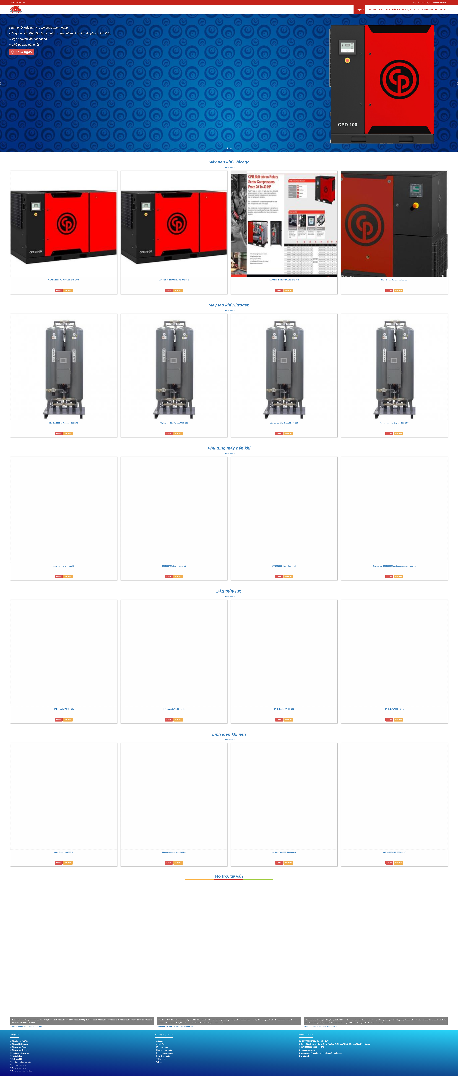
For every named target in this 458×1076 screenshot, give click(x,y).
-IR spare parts (161, 1047)
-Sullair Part (160, 1044)
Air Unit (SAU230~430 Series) (284, 852)
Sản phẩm (383, 9)
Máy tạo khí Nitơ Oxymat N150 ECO (63, 423)
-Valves (158, 1062)
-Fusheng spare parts (164, 1053)
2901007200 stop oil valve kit (284, 566)
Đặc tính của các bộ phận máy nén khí (321, 1026)
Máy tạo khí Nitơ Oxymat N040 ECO (284, 423)
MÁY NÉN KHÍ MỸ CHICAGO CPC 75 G (174, 280)
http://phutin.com (307, 1050)
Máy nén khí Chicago (229, 162)
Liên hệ (438, 9)
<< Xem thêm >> (229, 167)
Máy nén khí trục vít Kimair (22, 1071)
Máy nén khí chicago (421, 2)
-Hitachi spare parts (163, 1050)
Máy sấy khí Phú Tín (19, 1041)
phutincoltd (305, 1056)
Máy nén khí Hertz (18, 1068)
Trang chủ (359, 9)
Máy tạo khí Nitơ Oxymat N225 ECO (394, 423)
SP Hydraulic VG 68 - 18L (64, 709)
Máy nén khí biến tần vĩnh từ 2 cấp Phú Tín (175, 1026)
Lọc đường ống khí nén (21, 1062)
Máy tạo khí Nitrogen (229, 305)
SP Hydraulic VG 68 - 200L (174, 709)
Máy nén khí (427, 9)
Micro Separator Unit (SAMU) (174, 852)
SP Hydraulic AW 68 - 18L (284, 709)
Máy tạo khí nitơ (440, 2)
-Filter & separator (162, 1056)
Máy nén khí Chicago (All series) (394, 280)
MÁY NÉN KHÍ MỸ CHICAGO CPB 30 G (284, 280)
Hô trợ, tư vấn (229, 876)
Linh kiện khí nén (229, 734)
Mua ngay (68, 290)
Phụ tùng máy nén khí (229, 448)
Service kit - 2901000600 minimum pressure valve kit (394, 566)
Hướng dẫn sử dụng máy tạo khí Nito (26, 1026)
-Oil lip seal (160, 1059)
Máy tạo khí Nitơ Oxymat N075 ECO (174, 423)
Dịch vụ (405, 9)
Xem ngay (23, 52)
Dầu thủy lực (229, 591)
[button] (5, 83)
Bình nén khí (16, 1059)
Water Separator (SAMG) (63, 852)
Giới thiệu (370, 9)
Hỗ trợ (395, 9)
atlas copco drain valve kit (63, 566)
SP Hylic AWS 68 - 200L (394, 709)
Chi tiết (58, 290)
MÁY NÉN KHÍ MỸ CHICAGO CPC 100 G (63, 280)
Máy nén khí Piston (19, 1047)
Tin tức (416, 9)
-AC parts (159, 1041)
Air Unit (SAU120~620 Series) (394, 852)
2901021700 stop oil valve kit (174, 566)
